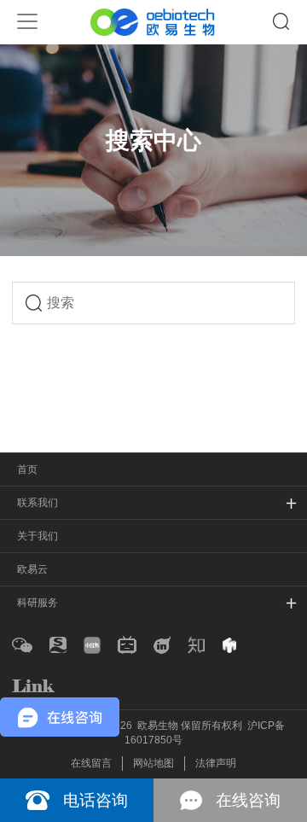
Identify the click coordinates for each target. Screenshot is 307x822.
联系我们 (37, 503)
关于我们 (37, 536)
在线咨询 (248, 800)
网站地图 (153, 763)
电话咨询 (95, 800)
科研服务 (37, 603)
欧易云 (32, 569)
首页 (27, 469)
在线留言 (91, 763)
